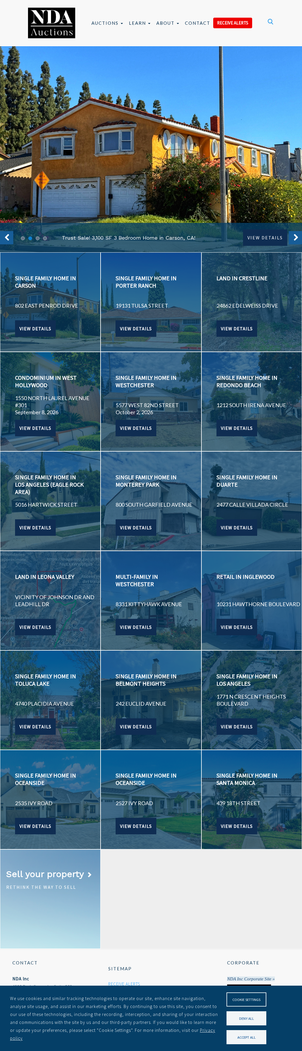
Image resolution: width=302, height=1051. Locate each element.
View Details (265, 238)
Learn (138, 23)
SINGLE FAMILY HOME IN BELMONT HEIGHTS (146, 679)
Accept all (246, 1037)
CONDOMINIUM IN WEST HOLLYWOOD (46, 381)
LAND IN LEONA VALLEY (44, 576)
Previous (6, 237)
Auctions (105, 23)
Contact (197, 23)
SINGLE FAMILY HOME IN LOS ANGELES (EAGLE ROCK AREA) (49, 484)
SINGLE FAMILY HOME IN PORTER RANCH (146, 281)
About (166, 23)
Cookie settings (246, 999)
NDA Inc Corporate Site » (251, 979)
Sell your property (46, 874)
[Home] (51, 23)
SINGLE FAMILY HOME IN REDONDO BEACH (247, 381)
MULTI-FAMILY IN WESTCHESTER (137, 580)
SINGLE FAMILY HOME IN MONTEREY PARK (146, 480)
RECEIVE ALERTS (232, 23)
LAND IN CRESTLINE (241, 278)
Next (295, 237)
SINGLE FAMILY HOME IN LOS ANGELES (247, 679)
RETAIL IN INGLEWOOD (245, 576)
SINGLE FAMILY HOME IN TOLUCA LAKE (45, 679)
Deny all (246, 1018)
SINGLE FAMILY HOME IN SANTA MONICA (247, 779)
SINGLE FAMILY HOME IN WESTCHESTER (146, 381)
